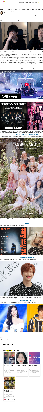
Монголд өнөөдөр (34, 2)
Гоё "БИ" (30, 2)
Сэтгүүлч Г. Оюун (7, 11)
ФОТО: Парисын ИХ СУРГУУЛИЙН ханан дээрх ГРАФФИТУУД (8, 391)
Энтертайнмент (21, 2)
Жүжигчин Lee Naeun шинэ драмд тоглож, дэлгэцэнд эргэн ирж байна (21, 367)
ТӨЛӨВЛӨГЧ (26, 2)
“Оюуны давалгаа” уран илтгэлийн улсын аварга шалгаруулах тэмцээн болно (34, 367)
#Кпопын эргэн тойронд (8, 344)
